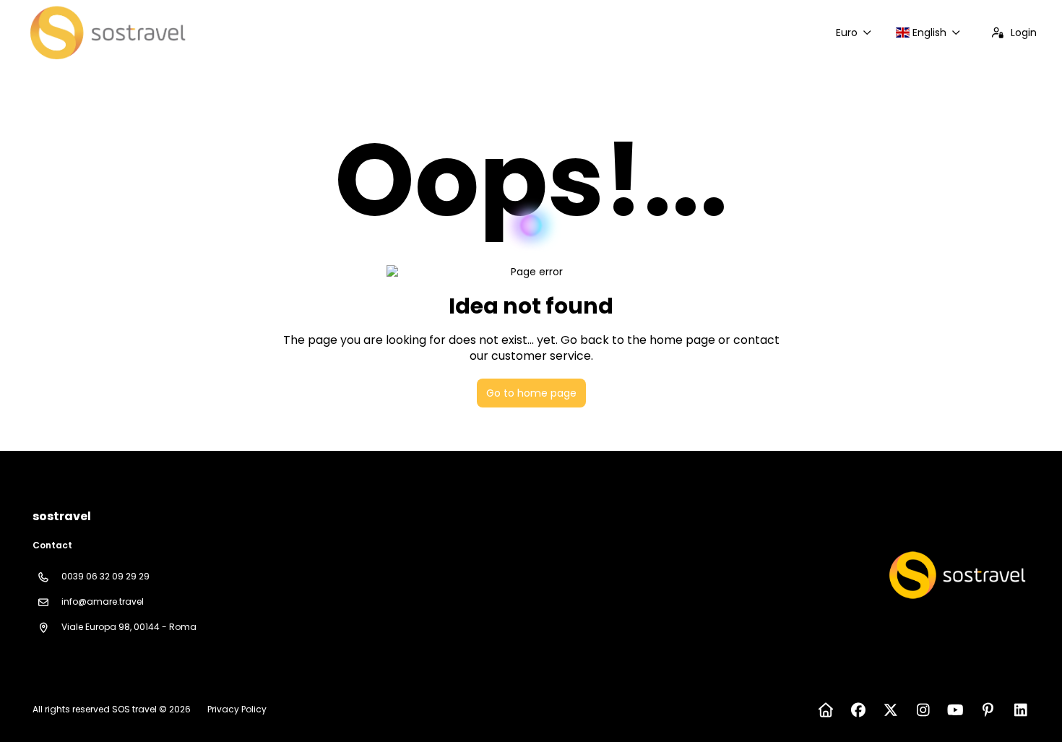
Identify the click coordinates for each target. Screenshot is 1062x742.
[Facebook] (858, 710)
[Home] (825, 710)
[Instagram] (923, 710)
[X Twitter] (890, 710)
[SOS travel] (955, 575)
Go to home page (531, 393)
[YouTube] (955, 710)
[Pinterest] (988, 710)
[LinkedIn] (1020, 710)
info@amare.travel (102, 601)
